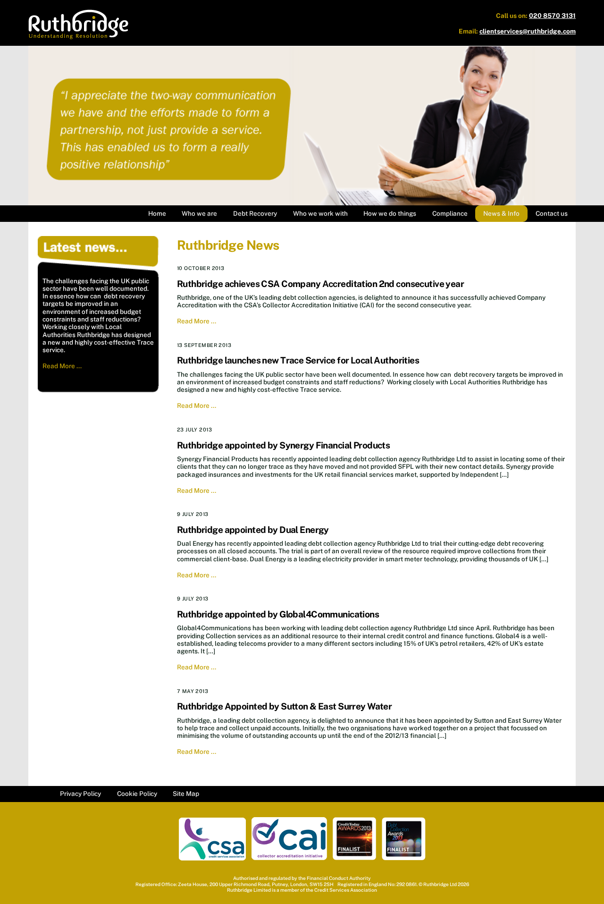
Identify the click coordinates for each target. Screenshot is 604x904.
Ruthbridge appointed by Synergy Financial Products (283, 445)
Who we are (199, 213)
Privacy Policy (80, 793)
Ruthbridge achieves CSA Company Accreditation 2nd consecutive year (320, 284)
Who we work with (320, 213)
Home (157, 213)
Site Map (186, 793)
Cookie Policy (137, 793)
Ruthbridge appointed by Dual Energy (253, 529)
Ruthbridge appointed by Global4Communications (278, 614)
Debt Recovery (255, 213)
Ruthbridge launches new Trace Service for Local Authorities (298, 360)
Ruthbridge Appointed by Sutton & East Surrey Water (284, 706)
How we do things (389, 213)
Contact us (552, 213)
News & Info (501, 213)
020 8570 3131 (552, 15)
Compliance (450, 213)
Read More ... (62, 366)
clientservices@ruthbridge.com (527, 31)
